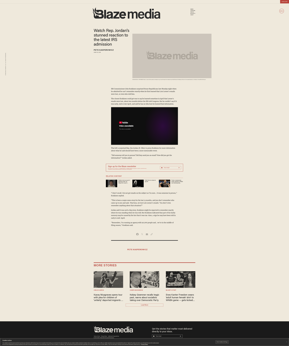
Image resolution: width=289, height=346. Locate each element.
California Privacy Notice (113, 336)
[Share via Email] (147, 234)
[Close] (286, 342)
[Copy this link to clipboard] (151, 234)
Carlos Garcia (99, 290)
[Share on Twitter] (142, 234)
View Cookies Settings (222, 341)
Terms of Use (129, 168)
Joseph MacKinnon (136, 290)
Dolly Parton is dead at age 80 (150, 181)
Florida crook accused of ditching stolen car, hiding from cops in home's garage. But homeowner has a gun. (124, 182)
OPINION (192, 10)
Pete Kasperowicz (104, 50)
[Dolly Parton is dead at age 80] (138, 183)
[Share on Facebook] (137, 234)
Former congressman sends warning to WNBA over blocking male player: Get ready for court (177, 182)
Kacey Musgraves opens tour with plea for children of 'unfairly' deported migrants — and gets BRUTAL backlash (108, 298)
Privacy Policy (122, 168)
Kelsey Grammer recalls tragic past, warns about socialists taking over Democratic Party (144, 298)
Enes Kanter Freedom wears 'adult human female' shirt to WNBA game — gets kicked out (180, 298)
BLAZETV (192, 13)
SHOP (191, 14)
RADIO (192, 12)
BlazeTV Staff (171, 290)
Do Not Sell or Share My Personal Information (104, 337)
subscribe (284, 1)
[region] (144, 342)
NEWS (191, 9)
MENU (281, 11)
